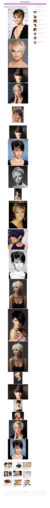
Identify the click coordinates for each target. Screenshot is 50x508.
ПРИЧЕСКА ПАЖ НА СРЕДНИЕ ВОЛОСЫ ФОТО (41, 29)
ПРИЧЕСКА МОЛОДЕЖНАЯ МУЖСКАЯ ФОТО (40, 20)
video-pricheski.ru (25, 2)
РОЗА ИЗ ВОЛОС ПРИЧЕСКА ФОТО (41, 15)
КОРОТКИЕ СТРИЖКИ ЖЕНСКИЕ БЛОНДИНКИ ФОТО (41, 12)
